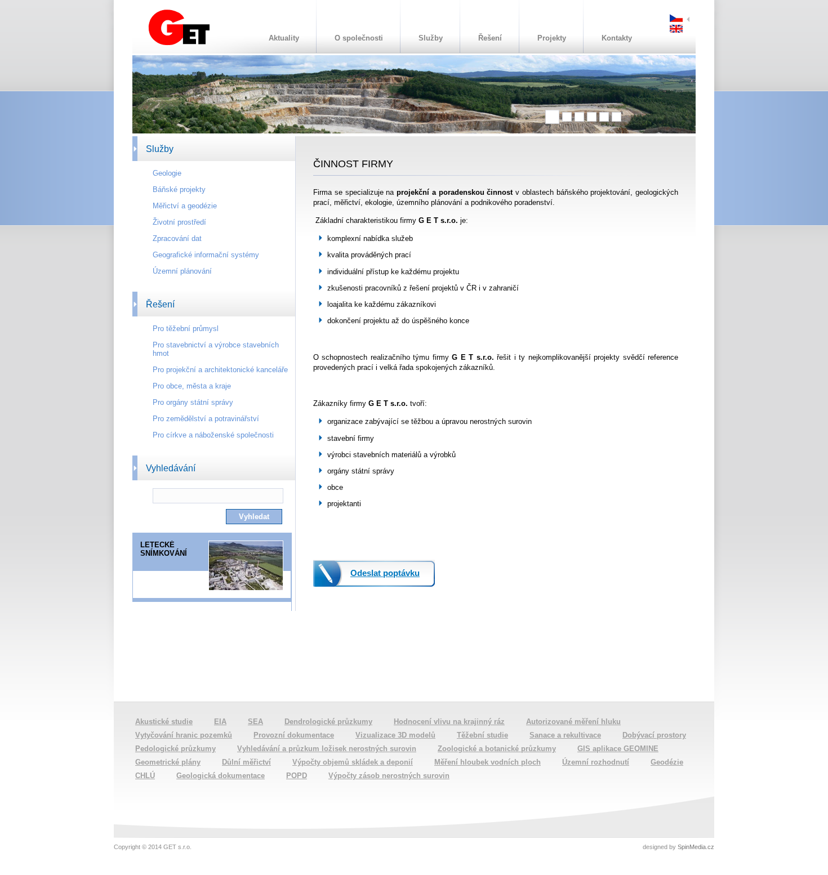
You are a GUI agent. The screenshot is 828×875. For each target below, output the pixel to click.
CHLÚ (145, 775)
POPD (296, 775)
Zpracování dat (177, 238)
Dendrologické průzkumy (328, 721)
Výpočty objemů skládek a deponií (352, 762)
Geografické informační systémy (206, 255)
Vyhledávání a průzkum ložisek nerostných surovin (326, 748)
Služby (431, 38)
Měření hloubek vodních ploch (487, 762)
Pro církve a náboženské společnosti (213, 435)
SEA (255, 721)
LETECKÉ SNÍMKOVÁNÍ (163, 549)
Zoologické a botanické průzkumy (497, 748)
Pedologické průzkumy (175, 748)
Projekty (551, 38)
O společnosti (359, 38)
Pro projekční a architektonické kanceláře (220, 369)
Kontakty (617, 38)
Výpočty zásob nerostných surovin (388, 775)
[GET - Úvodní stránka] (179, 43)
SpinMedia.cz (696, 846)
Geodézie (667, 762)
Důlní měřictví (246, 762)
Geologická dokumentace (220, 775)
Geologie (167, 173)
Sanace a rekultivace (565, 735)
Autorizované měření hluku (573, 721)
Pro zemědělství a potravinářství (206, 418)
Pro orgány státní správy (193, 402)
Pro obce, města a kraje (192, 386)
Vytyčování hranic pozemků (183, 735)
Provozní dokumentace (293, 735)
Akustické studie (164, 721)
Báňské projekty (179, 189)
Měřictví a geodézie (185, 206)
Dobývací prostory (654, 735)
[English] (676, 30)
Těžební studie (482, 735)
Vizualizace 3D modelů (395, 735)
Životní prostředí (179, 222)
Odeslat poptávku (385, 573)
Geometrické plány (168, 762)
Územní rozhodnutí (595, 762)
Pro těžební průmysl (186, 328)
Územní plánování (182, 271)
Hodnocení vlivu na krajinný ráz (449, 721)
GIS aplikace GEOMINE (617, 748)
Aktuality (284, 38)
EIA (220, 721)
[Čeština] (676, 19)
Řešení (490, 38)
